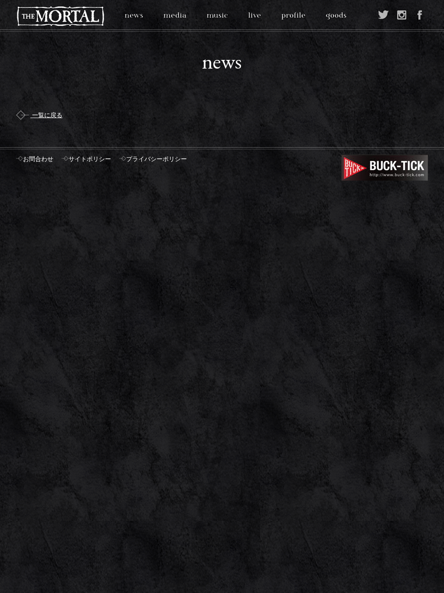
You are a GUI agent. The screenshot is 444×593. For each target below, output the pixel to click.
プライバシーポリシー (156, 159)
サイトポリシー (90, 159)
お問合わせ (38, 159)
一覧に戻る (46, 115)
